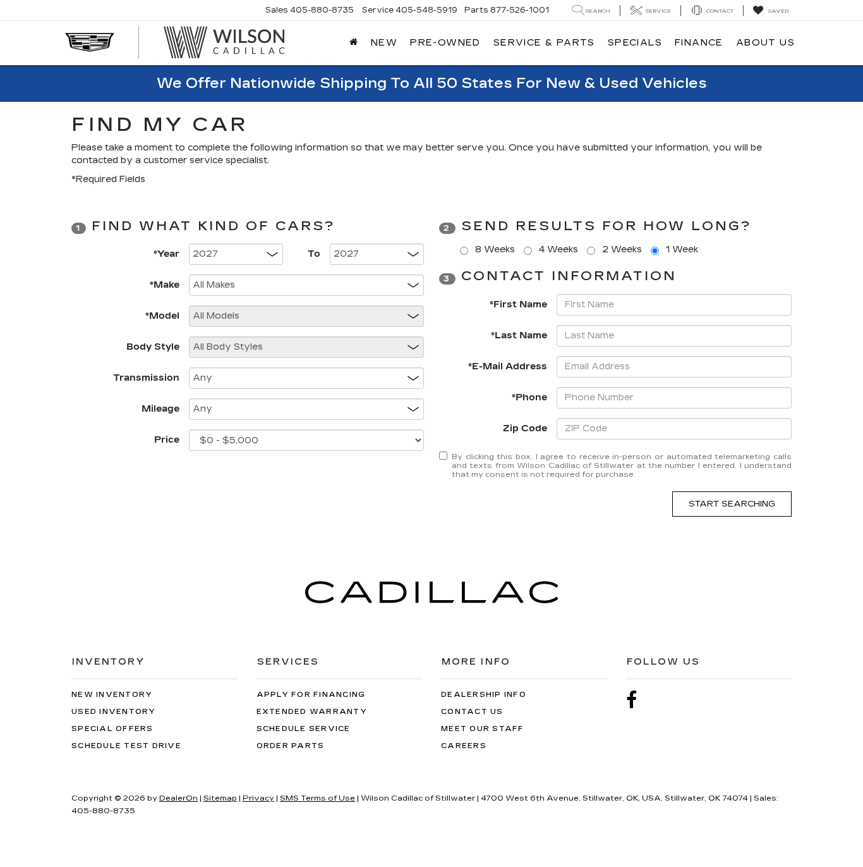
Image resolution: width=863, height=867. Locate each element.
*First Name (518, 304)
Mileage (160, 408)
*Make (164, 285)
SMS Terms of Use (317, 798)
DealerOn (178, 798)
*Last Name (519, 335)
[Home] (354, 43)
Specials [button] (635, 42)
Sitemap (220, 798)
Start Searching (732, 504)
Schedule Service (303, 729)
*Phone (529, 397)
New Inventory (111, 695)
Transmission (146, 377)
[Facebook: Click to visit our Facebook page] (638, 700)
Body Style (152, 346)
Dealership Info (483, 695)
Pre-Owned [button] (445, 42)
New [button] (384, 42)
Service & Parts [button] (544, 42)
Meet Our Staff (482, 729)
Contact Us (472, 712)
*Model (162, 316)
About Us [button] (765, 42)
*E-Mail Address (507, 366)
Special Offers (112, 729)
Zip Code (525, 428)
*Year (166, 254)
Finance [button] (699, 42)
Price (166, 439)
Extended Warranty (311, 712)
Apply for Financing (311, 695)
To (314, 254)
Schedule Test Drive (126, 746)
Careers (463, 746)
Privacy (258, 798)
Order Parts (290, 746)
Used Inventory (113, 712)
